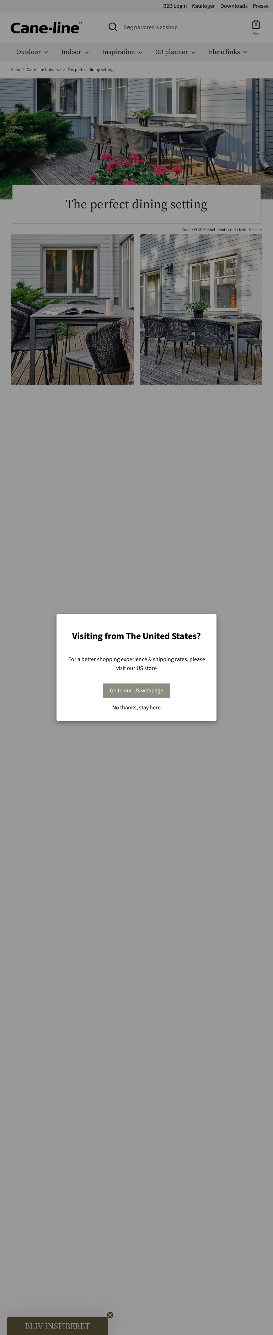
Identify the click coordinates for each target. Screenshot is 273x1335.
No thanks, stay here (136, 707)
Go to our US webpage (136, 690)
